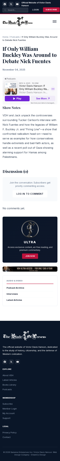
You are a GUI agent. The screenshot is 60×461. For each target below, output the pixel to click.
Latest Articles (14, 300)
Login (35, 9)
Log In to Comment (30, 193)
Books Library (9, 384)
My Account (9, 413)
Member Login (10, 408)
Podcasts (15, 37)
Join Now (30, 256)
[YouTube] (17, 4)
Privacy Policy (9, 432)
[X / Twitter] (11, 4)
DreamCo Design (38, 455)
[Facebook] (5, 4)
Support (6, 418)
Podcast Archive (15, 288)
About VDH (8, 375)
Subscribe (51, 9)
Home (5, 37)
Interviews (12, 294)
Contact (7, 437)
